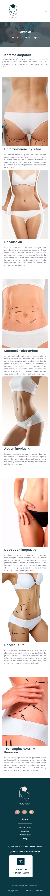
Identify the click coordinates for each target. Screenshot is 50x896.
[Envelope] (31, 812)
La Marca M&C (32, 886)
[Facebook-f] (17, 812)
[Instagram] (24, 812)
